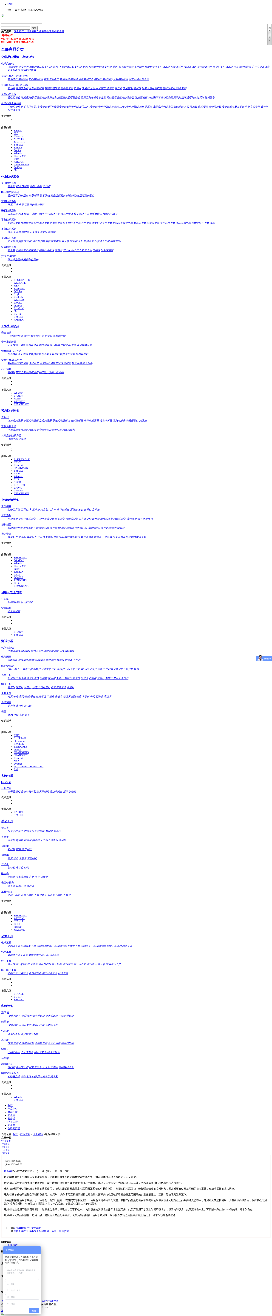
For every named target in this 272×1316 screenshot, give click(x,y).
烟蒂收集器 (254, 106)
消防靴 (51, 232)
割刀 (18, 849)
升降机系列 (108, 537)
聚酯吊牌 (13, 363)
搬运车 (30, 537)
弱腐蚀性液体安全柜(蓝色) (103, 67)
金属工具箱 (27, 895)
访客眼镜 (45, 195)
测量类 (5, 855)
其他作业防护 (8, 256)
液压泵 (101, 964)
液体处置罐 (145, 106)
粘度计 (36, 687)
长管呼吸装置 (94, 213)
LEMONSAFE (21, 164)
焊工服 (65, 241)
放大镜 (22, 678)
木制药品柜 (38, 1025)
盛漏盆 (98, 79)
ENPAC (18, 130)
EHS (16, 479)
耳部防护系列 (8, 201)
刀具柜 (44, 509)
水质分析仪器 (48, 669)
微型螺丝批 (35, 973)
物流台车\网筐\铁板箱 (65, 537)
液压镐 (11, 964)
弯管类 (19, 867)
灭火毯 (22, 439)
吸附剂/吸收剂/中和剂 (174, 88)
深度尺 (67, 696)
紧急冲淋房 (119, 420)
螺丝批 (49, 831)
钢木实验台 (40, 1052)
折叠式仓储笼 (85, 537)
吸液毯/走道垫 (90, 88)
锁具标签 (77, 363)
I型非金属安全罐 (57, 106)
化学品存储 (7, 63)
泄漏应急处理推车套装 (93, 97)
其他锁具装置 (84, 345)
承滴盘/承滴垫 (106, 88)
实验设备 (7, 1006)
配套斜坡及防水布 (139, 79)
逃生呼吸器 (80, 213)
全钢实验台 (14, 1052)
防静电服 (56, 241)
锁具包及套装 (67, 354)
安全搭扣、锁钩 (16, 345)
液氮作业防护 (30, 259)
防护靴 (25, 232)
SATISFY (19, 999)
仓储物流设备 (10, 500)
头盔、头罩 (36, 186)
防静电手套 (14, 223)
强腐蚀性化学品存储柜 (131, 67)
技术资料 (38, 1134)
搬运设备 (6, 533)
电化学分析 (7, 666)
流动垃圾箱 (94, 528)
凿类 (31, 876)
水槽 (34, 1076)
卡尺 (92, 696)
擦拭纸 (137, 88)
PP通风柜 (13, 1016)
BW (16, 769)
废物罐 (115, 106)
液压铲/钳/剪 (23, 964)
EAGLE (18, 147)
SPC (16, 133)
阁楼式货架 (106, 518)
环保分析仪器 (72, 669)
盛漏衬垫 (107, 79)
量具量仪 (6, 693)
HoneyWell (19, 288)
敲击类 (5, 873)
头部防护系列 (8, 183)
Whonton (18, 153)
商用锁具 (6, 369)
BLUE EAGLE (22, 280)
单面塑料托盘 (15, 528)
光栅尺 (58, 696)
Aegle (17, 294)
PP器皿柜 (13, 1043)
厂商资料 (5, 1144)
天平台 (54, 1067)
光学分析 (6, 675)
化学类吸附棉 (36, 88)
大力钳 (44, 840)
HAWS (17, 462)
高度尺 (107, 696)
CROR (17, 482)
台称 (15, 715)
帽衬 (18, 186)
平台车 (38, 537)
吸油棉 (11, 88)
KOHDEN (19, 485)
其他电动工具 (124, 946)
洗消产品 (13, 439)
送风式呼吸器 (65, 213)
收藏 (10, 4)
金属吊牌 (45, 363)
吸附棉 (53, 31)
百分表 (99, 696)
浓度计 (27, 687)
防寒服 (73, 241)
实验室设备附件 (10, 1073)
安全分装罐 (104, 106)
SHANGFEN (21, 755)
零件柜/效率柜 (108, 528)
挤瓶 (186, 106)
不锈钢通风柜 (66, 1016)
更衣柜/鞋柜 (84, 509)
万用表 (77, 660)
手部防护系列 (8, 219)
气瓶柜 (5, 1030)
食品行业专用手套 (102, 223)
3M (15, 170)
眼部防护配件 (86, 195)
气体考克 (26, 1076)
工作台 (36, 509)
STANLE (19, 921)
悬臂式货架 (119, 518)
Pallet (16, 569)
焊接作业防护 (15, 259)
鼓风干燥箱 (43, 791)
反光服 (82, 241)
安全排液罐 (215, 106)
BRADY (18, 395)
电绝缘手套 (153, 223)
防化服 (11, 241)
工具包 (67, 895)
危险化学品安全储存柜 (157, 67)
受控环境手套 (167, 223)
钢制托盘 (44, 528)
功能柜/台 (6, 1064)
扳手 (10, 831)
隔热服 (19, 241)
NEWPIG (19, 139)
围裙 (118, 241)
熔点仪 (84, 678)
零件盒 (53, 528)
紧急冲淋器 (105, 420)
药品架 (5, 1058)
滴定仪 (61, 669)
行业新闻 (5, 1147)
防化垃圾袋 (14, 97)
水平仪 (85, 696)
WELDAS (19, 299)
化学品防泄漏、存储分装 (17, 57)
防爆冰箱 (6, 782)
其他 (10, 715)
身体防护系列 (8, 238)
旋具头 (57, 831)
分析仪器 (6, 788)
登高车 (22, 537)
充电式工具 (14, 946)
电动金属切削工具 (47, 946)
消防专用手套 (183, 223)
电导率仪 (27, 669)
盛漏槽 (74, 79)
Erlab (16, 159)
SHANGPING (21, 752)
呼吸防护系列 (8, 210)
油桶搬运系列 (138, 537)
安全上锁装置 (8, 341)
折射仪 (92, 678)
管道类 (5, 864)
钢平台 (141, 518)
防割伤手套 (56, 223)
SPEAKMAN (21, 468)
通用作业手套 (41, 223)
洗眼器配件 (132, 420)
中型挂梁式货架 (45, 518)
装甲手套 (86, 223)
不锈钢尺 (32, 858)
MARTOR (19, 929)
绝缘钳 (27, 840)
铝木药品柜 (51, 1025)
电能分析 (13, 660)
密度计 (11, 687)
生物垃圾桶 (14, 106)
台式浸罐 (203, 106)
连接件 (96, 250)
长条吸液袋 (66, 88)
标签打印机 (14, 602)
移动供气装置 (110, 213)
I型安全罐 (42, 106)
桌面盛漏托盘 (86, 79)
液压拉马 (68, 964)
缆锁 (73, 345)
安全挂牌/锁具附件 (11, 360)
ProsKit (17, 927)
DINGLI (18, 577)
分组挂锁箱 (34, 354)
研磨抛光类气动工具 (37, 955)
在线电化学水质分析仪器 (119, 669)
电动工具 (6, 942)
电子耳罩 (24, 204)
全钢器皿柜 (41, 1043)
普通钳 (19, 840)
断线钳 (11, 849)
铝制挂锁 (39, 336)
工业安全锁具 (10, 326)
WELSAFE (20, 282)
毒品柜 (11, 1067)
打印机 (5, 599)
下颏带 (25, 186)
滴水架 (54, 1076)
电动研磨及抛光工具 (68, 946)
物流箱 (61, 528)
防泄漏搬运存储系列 (146, 97)
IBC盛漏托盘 (36, 79)
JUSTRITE (19, 141)
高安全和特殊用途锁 (27, 372)
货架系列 (6, 515)
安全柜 (17, 31)
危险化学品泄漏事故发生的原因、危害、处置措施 (41, 1231)
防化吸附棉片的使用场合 (27, 1228)
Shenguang (19, 741)
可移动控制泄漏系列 (169, 97)
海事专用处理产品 (152, 88)
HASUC (18, 812)
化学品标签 (14, 611)
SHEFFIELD (20, 557)
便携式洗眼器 (15, 420)
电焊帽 (46, 186)
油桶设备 (210, 97)
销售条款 (42, 1301)
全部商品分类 (12, 49)
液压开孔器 (80, 964)
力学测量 (6, 702)
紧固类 (5, 827)
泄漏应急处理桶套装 (68, 97)
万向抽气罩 (43, 1076)
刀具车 (52, 509)
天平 (27, 715)
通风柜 (5, 1012)
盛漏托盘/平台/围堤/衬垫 (14, 76)
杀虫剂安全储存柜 (223, 67)
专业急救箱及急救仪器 (49, 429)
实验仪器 (7, 775)
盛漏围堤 (65, 79)
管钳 (26, 867)
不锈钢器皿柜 (26, 1043)
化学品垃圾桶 (28, 106)
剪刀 (23, 849)
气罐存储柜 (190, 67)
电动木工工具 (88, 946)
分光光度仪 (32, 678)
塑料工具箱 (14, 895)
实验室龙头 (14, 1076)
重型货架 (60, 518)
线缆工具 (63, 973)
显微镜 (43, 678)
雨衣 (112, 241)
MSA (16, 285)
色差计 (60, 678)
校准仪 (60, 660)
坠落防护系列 (8, 247)
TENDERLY (20, 580)
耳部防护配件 (37, 204)
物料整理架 (63, 509)
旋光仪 (76, 678)
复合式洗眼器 (75, 420)
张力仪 (19, 705)
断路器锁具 (32, 345)
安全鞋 (60, 31)
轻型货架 (13, 518)
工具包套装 (40, 895)
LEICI (17, 735)
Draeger (18, 305)
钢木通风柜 (38, 1016)
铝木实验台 (53, 1052)
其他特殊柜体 (28, 70)
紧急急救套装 (8, 426)
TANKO (18, 571)
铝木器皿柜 (67, 1043)
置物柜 (73, 509)
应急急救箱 (29, 429)
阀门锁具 (55, 345)
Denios (17, 150)
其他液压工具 (113, 964)
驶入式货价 (85, 518)
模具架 (95, 518)
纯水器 (84, 669)
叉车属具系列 (122, 537)
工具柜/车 (26, 509)
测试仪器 (7, 641)
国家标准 (5, 1153)
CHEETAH (20, 738)
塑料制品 (6, 524)
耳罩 (10, 204)
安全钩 (11, 250)
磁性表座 (76, 696)
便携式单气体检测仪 (19, 651)
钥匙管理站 (82, 354)
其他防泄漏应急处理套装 (120, 97)
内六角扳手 (30, 831)
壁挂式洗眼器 (59, 420)
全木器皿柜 (54, 1043)
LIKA (17, 574)
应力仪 (51, 678)
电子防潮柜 (14, 791)
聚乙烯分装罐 (175, 106)
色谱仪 (109, 678)
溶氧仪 (37, 669)
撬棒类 (44, 876)
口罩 (10, 213)
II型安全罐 (73, 106)
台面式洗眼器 (30, 420)
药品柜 (5, 1021)
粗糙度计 (45, 687)
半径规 (50, 696)
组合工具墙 (14, 509)
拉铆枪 (41, 831)
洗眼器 (5, 417)
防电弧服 (45, 241)
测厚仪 (42, 696)
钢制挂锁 (28, 336)
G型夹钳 (53, 840)
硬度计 (19, 687)
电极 (136, 669)
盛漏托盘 (34, 31)
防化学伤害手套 (72, 223)
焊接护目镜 (72, 195)
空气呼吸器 (51, 213)
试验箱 (72, 791)
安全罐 (25, 31)
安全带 (80, 250)
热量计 (70, 687)
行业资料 (25, 1134)
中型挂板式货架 (27, 518)
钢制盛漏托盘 (51, 79)
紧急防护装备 (10, 410)
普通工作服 (103, 241)
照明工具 (13, 973)
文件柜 (95, 509)
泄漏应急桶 (27, 97)
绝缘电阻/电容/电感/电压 (31, 660)
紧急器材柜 (176, 67)
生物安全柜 (22, 1067)
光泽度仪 (13, 678)
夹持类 (5, 837)
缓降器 (58, 250)
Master (17, 398)
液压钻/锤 (57, 964)
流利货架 (132, 518)
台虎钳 (11, 840)
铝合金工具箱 (54, 895)
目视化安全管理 (11, 592)
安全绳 (88, 250)
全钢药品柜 (25, 1025)
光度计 (101, 678)
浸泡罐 (193, 106)
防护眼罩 (34, 195)
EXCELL (19, 744)
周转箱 (70, 528)
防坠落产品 (14, 1128)
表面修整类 (7, 882)
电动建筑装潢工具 (106, 946)
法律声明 (53, 1301)
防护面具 (18, 213)
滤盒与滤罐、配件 (34, 213)
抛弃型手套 (27, 223)
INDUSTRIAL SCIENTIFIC (28, 766)
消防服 (36, 241)
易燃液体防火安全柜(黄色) (43, 67)
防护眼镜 (23, 195)
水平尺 (22, 858)
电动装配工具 (28, 946)
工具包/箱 (6, 891)
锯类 (29, 849)
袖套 (212, 223)
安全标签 (6, 608)
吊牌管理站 (56, 363)
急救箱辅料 (68, 429)
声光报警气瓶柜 (29, 1034)
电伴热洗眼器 (91, 420)
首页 (10, 1105)
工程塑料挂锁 (15, 336)
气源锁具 (65, 345)
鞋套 (10, 232)
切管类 (11, 867)
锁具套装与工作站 (11, 351)
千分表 (34, 696)
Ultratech (18, 136)
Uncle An (18, 297)
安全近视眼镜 (57, 195)
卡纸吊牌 (34, 363)
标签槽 (149, 518)
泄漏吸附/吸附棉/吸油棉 (14, 85)
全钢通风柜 (25, 1016)
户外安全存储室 (260, 67)
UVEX (17, 314)
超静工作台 (35, 1067)
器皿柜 (5, 1040)
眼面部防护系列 (10, 192)
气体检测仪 (7, 647)
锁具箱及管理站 (50, 354)
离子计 (18, 669)
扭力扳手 (18, 831)
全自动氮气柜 (28, 791)
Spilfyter (18, 167)
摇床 (65, 791)
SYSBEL (18, 144)
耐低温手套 (139, 223)
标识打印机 (27, 602)
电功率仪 (51, 660)
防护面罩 (13, 195)
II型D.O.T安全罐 (88, 106)
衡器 (3, 711)
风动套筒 (54, 955)
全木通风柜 (51, 1016)
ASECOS (19, 161)
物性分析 (6, 684)
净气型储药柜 (204, 67)
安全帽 (11, 186)
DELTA (18, 291)
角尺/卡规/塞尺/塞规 (19, 696)
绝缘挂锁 (50, 336)
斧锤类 (11, 876)
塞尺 (10, 858)
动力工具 (7, 936)
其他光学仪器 (120, 678)
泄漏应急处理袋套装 (45, 97)
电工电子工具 (8, 970)
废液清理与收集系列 (192, 97)
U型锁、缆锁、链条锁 (51, 372)
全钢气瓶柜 (14, 1034)
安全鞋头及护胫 (38, 232)
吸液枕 (77, 88)
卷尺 (15, 858)
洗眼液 (143, 420)
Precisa (17, 749)
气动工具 (6, 951)
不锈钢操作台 (66, 1067)
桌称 (21, 715)
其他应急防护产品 (11, 435)
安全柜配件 (14, 70)
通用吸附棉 (22, 88)
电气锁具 (44, 345)
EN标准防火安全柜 (18, 67)
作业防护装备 (10, 176)
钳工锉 (11, 886)
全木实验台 (27, 1052)
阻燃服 (27, 241)
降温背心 (91, 241)
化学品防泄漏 (8, 94)
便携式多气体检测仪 (42, 651)
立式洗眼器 (45, 420)
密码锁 (11, 372)
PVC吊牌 (23, 363)
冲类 (37, 876)
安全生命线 (69, 250)
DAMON (19, 560)
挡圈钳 (36, 840)
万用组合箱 (80, 528)
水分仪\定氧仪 (97, 669)
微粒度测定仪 (58, 687)
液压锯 (34, 964)
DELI (17, 924)
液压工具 (6, 961)
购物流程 (13, 1245)
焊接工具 (23, 973)
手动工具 (7, 821)
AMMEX (19, 319)
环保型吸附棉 (52, 88)
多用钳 (62, 840)
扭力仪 (27, 705)
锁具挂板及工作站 (18, 354)
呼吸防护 (13, 1122)
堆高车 (97, 537)
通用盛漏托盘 (120, 79)
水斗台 (46, 1067)
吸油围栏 (128, 88)
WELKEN (19, 401)
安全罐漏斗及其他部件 (234, 106)
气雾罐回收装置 (242, 67)
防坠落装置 (107, 250)
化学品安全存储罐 (11, 103)
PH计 (11, 669)
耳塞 (15, 204)
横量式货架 (71, 518)
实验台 (5, 1049)
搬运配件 (13, 537)
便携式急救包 (15, 429)
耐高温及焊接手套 (123, 223)
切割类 (5, 846)
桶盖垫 (118, 88)
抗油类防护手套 (200, 223)
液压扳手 (92, 964)
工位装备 (6, 506)
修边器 (30, 886)
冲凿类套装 (22, 876)
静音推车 (48, 537)
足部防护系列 (8, 228)
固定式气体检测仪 (64, 651)
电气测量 (6, 656)
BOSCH (18, 996)
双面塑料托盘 (30, 528)
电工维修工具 (49, 973)
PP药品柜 (13, 1025)
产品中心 (13, 1108)
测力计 (11, 705)
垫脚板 (121, 528)
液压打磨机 (44, 964)
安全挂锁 (6, 332)
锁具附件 (87, 363)
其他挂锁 (60, 336)
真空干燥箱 (56, 791)
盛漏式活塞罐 (160, 106)
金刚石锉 (21, 886)
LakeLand (19, 308)
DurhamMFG (21, 156)
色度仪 (68, 678)
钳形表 (68, 660)
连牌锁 (67, 363)
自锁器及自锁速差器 (27, 250)
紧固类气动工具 (16, 955)
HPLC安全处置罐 (129, 106)
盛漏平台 (44, 31)
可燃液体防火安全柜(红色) (73, 67)
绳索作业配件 (46, 250)
